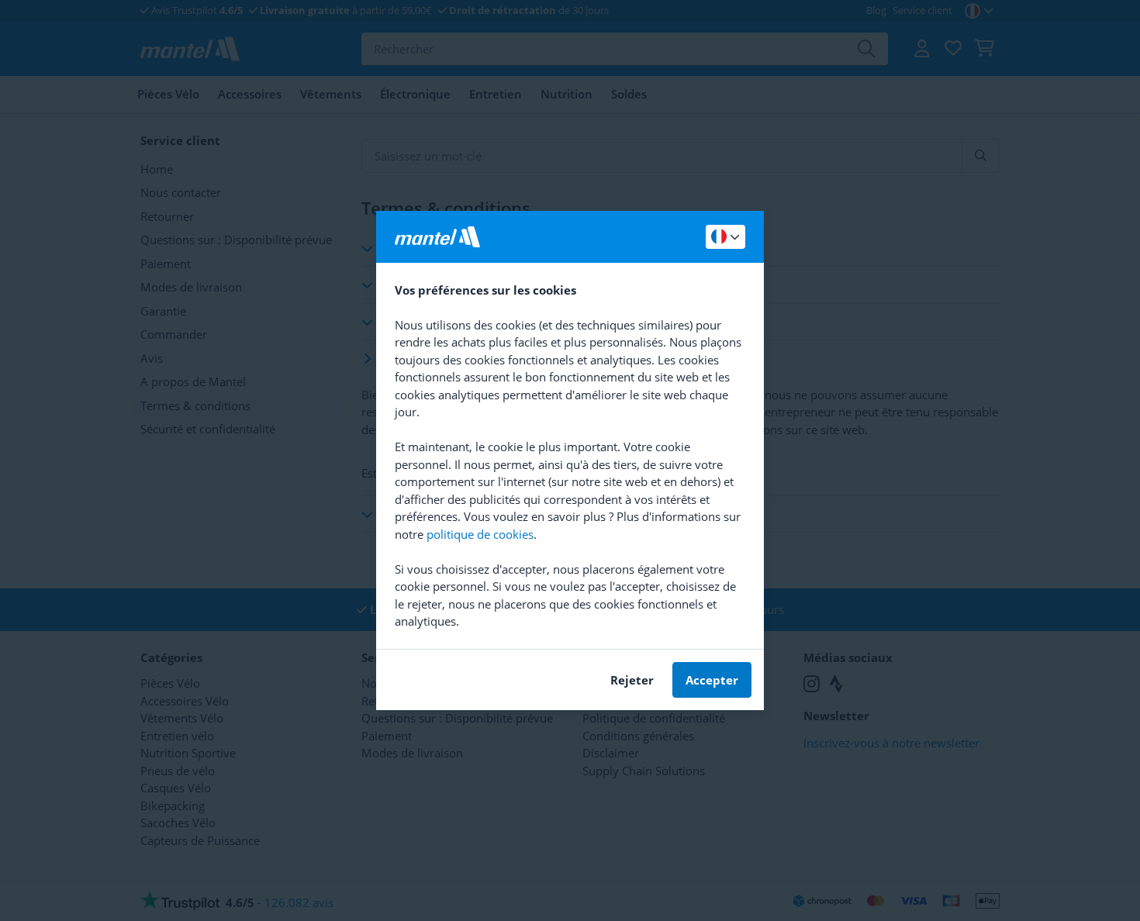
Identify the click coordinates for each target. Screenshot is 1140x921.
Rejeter (632, 680)
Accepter (712, 680)
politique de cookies (480, 534)
